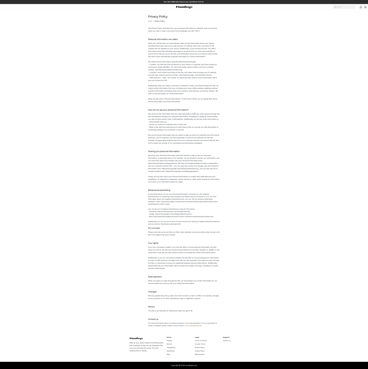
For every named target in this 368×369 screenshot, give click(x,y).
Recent (169, 344)
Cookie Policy (200, 351)
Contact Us (227, 340)
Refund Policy (200, 354)
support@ (187, 325)
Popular (169, 340)
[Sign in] (361, 7)
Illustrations (171, 351)
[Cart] (365, 7)
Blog (168, 354)
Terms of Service (201, 340)
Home (150, 21)
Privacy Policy (200, 347)
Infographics (171, 347)
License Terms (200, 344)
